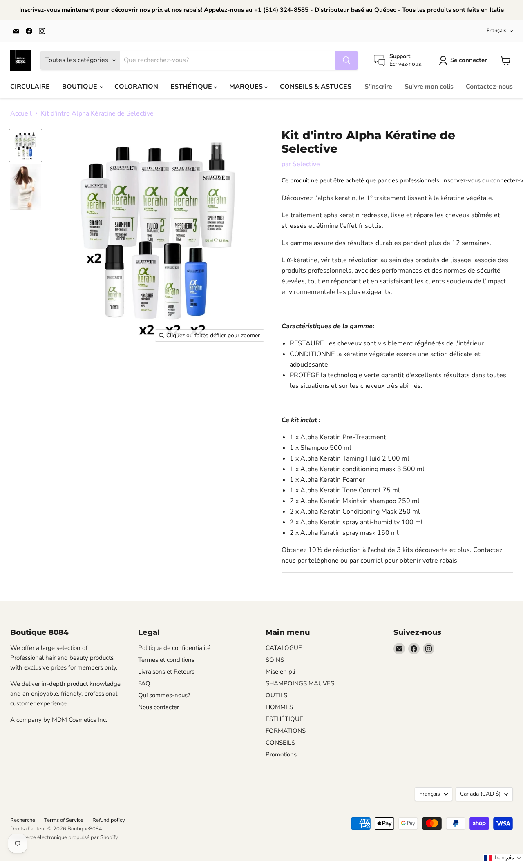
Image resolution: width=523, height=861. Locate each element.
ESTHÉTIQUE (192, 86)
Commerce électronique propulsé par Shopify (64, 837)
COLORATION (136, 86)
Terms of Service (63, 820)
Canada (480, 794)
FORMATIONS (286, 731)
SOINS (275, 660)
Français (496, 30)
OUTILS (276, 695)
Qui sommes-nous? (164, 695)
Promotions (281, 754)
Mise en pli (280, 671)
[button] (503, 857)
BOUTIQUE (80, 86)
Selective (306, 164)
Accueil (21, 113)
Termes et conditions (166, 660)
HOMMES (279, 707)
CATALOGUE (284, 648)
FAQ (144, 683)
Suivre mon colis (429, 86)
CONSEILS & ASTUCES (315, 86)
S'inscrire (378, 86)
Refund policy (108, 820)
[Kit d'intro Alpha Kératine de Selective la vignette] (25, 145)
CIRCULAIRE (30, 86)
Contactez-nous (489, 86)
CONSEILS (280, 743)
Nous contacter (158, 707)
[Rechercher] (346, 60)
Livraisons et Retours (166, 671)
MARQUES (246, 86)
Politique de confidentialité (174, 648)
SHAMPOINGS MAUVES (300, 683)
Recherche (22, 820)
